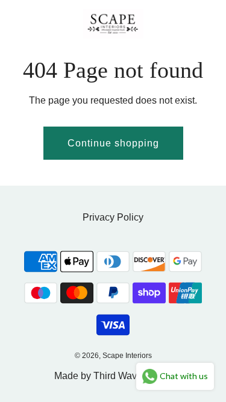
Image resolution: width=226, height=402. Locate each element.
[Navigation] (15, 23)
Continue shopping (113, 143)
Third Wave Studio (132, 376)
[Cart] (203, 23)
